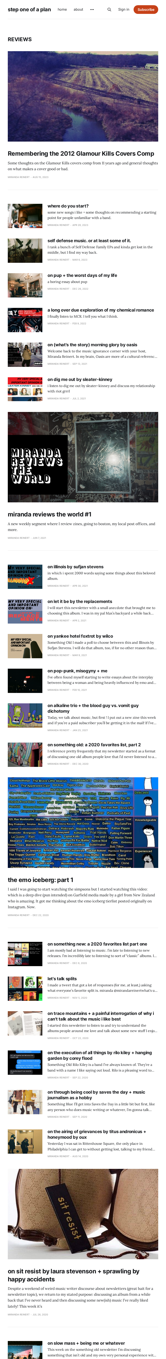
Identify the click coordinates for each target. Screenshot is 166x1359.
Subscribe (146, 9)
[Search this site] (109, 9)
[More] (92, 9)
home (62, 9)
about (78, 9)
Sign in (123, 9)
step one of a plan (29, 9)
